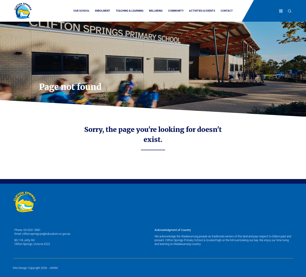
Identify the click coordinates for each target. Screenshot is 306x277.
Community (176, 10)
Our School (81, 10)
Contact (227, 10)
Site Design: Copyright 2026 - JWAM (35, 268)
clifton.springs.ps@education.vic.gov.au (46, 233)
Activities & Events (202, 10)
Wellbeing (156, 10)
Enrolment (102, 10)
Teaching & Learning (129, 10)
